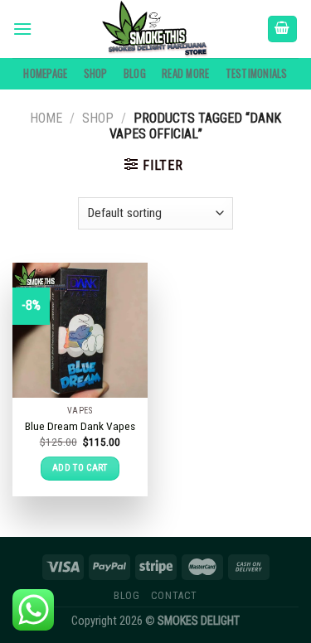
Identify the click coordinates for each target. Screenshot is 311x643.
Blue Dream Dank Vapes (80, 426)
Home (46, 118)
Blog (135, 73)
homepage (45, 73)
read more (185, 73)
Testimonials (257, 73)
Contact (174, 596)
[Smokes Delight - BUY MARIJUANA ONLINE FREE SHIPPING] (156, 29)
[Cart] (283, 29)
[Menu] (22, 28)
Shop (96, 73)
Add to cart (80, 467)
